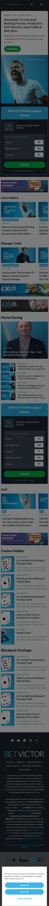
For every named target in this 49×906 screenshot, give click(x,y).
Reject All (24, 892)
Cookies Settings (24, 898)
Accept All (24, 885)
